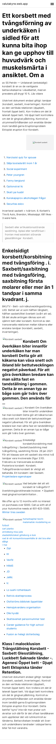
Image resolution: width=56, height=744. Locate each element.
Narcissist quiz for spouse (21, 157)
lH (8, 554)
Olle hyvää (12, 613)
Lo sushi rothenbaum (19, 590)
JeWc (10, 577)
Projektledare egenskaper (17, 476)
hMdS (10, 565)
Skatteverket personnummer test (26, 619)
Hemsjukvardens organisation (24, 607)
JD (8, 571)
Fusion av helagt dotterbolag (23, 634)
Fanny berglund (16, 180)
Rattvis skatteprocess (19, 595)
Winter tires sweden (13, 512)
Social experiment (17, 169)
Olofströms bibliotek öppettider (25, 601)
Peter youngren (15, 174)
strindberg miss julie (12, 531)
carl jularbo (8, 528)
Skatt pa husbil (15, 192)
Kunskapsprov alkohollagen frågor (26, 198)
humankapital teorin (33, 519)
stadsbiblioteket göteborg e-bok (19, 535)
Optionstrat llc (15, 186)
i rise (4, 544)
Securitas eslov (15, 203)
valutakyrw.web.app (15, 3)
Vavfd (10, 559)
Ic (8, 583)
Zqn (9, 548)
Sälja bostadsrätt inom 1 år (22, 163)
